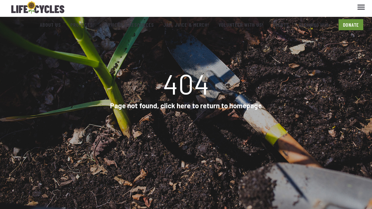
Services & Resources (128, 24)
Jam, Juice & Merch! (186, 24)
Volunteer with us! (241, 24)
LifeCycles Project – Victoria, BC (38, 9)
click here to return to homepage (211, 105)
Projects (81, 24)
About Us (50, 24)
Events (281, 24)
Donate (351, 24)
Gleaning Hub (314, 24)
